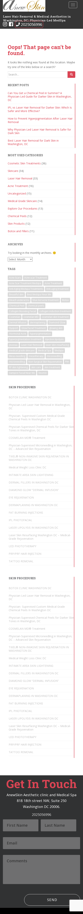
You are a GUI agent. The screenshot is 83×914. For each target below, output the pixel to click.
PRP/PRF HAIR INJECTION (25, 554)
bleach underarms (19, 300)
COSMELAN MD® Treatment (27, 438)
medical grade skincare (22, 350)
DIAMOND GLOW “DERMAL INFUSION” (34, 490)
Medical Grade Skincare (22, 201)
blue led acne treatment (46, 300)
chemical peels (36, 305)
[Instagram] (5, 25)
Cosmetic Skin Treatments (24, 163)
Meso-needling (17, 356)
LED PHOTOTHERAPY (22, 546)
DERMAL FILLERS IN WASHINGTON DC (33, 482)
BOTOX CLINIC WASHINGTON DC (30, 397)
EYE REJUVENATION (21, 497)
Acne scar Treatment (35, 277)
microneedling (17, 361)
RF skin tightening (18, 367)
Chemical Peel (16, 305)
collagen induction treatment (55, 311)
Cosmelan (14, 317)
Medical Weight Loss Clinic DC (27, 467)
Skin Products (16, 223)
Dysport (13, 328)
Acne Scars (15, 277)
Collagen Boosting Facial (22, 311)
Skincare (13, 171)
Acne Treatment (18, 186)
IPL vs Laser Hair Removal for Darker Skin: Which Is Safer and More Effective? (40, 109)
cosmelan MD (31, 317)
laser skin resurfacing (57, 345)
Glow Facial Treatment (33, 328)
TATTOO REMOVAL (21, 561)
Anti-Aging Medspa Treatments (26, 289)
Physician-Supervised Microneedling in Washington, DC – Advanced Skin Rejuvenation (40, 447)
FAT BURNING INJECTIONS (26, 512)
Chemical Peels (17, 216)
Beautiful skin (16, 294)
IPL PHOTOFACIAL (20, 520)
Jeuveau (13, 345)
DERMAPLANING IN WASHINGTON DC (33, 505)
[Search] (71, 74)
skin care (36, 367)
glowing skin (56, 328)
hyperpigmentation (40, 333)
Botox (65, 300)
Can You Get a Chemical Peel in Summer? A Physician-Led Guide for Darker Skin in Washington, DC (40, 96)
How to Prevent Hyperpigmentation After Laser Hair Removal (40, 120)
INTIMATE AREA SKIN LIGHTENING (31, 475)
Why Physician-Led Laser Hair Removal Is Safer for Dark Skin (39, 131)
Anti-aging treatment (57, 289)
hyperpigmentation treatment (25, 339)
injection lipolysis (54, 339)
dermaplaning (37, 322)
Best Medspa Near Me (39, 294)
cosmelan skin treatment (55, 317)
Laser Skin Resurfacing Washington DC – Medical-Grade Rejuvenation (40, 536)
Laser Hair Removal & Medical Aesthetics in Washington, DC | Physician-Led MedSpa (37, 17)
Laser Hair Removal (20, 178)
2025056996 (31, 24)
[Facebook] (11, 25)
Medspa (59, 350)
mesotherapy (36, 356)
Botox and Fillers (18, 231)
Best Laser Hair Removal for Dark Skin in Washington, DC (33, 142)
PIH (67, 361)
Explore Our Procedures (22, 208)
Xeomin (42, 373)
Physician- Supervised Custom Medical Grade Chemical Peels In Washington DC (37, 417)
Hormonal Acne (17, 333)
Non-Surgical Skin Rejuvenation (45, 361)
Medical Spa (44, 350)
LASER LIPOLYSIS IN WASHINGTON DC (33, 527)
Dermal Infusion (17, 322)
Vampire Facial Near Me (22, 373)
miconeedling (54, 356)
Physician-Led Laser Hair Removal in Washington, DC (39, 406)
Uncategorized (17, 193)
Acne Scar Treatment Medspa (25, 283)
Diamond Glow (57, 322)
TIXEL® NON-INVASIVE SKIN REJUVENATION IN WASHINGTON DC (39, 458)
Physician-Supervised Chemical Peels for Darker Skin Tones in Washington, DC (41, 428)
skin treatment (52, 367)
